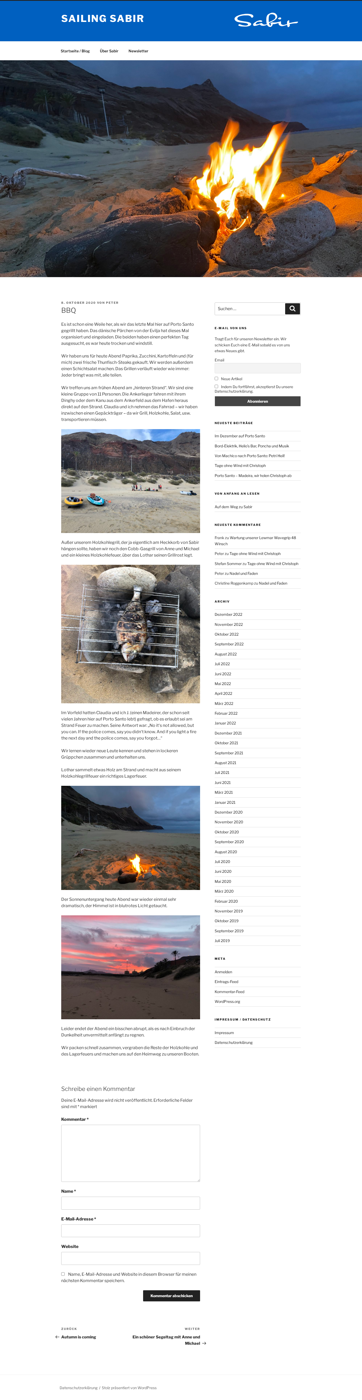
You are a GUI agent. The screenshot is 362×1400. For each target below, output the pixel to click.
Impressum (224, 1032)
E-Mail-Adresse (78, 1219)
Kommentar (75, 1119)
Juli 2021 (222, 772)
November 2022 (229, 624)
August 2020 (226, 852)
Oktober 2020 (227, 832)
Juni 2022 (223, 674)
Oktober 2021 (226, 743)
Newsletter (138, 51)
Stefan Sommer (228, 563)
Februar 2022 (226, 713)
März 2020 (224, 891)
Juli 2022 (222, 664)
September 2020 (229, 841)
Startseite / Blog (75, 51)
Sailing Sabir (102, 18)
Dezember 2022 (228, 614)
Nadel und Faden (243, 573)
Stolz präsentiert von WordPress (129, 1387)
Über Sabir (109, 51)
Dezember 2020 (229, 812)
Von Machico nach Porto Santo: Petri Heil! (250, 455)
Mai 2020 (223, 881)
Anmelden (223, 972)
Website (69, 1246)
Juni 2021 (223, 782)
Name (68, 1191)
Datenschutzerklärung (234, 1042)
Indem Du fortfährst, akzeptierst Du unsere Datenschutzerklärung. (254, 388)
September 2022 (229, 644)
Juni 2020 (223, 871)
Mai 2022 (223, 683)
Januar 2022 (225, 723)
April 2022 (223, 693)
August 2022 (226, 654)
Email (219, 360)
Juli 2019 (222, 940)
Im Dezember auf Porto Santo (240, 436)
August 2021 (225, 762)
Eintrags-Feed (226, 981)
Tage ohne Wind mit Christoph (240, 465)
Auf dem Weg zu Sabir (233, 506)
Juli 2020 (222, 861)
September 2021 (229, 753)
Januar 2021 (225, 802)
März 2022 (224, 703)
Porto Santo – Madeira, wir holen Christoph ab (253, 475)
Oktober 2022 (227, 634)
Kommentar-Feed (229, 991)
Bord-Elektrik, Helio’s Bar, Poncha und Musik (252, 446)
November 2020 (229, 822)
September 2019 (229, 931)
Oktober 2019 (227, 921)
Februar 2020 (226, 901)
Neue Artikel (231, 379)
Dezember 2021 (228, 733)
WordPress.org (227, 1001)
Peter (112, 303)
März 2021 (224, 792)
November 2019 (229, 911)
